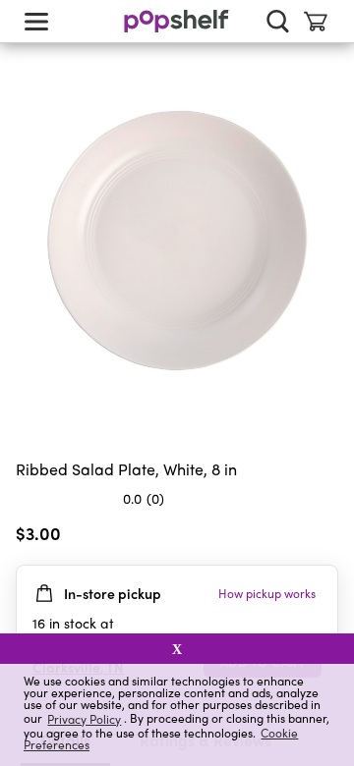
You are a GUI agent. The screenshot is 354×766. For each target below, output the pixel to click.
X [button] (177, 649)
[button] (322, 537)
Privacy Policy (84, 718)
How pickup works (267, 593)
